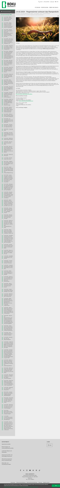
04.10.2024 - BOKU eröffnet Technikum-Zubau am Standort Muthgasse (8, 115)
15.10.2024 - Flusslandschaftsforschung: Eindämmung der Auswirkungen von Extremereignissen (8, 94)
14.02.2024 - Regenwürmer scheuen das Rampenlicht (8, 388)
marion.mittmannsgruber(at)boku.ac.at (26, 100)
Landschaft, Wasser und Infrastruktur (7, 451)
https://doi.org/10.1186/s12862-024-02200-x (24, 94)
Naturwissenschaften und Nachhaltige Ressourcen (7, 455)
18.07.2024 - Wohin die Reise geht (8, 155)
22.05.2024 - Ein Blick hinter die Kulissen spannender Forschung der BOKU (8, 246)
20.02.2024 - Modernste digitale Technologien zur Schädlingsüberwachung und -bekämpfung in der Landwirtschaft (8, 383)
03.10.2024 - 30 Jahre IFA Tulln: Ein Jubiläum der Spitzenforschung (8, 125)
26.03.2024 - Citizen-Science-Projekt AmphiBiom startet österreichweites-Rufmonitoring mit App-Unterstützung (8, 328)
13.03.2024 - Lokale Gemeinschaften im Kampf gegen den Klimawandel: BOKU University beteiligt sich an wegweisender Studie (8, 344)
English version (46, 482)
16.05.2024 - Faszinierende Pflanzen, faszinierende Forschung (8, 261)
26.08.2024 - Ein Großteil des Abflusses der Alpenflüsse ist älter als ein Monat (8, 134)
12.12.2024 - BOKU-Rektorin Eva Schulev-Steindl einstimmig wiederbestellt (8, 19)
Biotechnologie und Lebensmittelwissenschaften (8, 447)
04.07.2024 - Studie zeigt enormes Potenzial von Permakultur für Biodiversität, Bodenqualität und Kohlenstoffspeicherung (8, 170)
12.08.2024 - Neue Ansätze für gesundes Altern (8, 143)
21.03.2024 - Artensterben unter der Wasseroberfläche (8, 338)
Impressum (13, 482)
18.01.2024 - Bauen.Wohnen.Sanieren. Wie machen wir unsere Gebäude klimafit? (8, 412)
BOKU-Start (18, 13)
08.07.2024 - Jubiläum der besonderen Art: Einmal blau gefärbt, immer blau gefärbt (8, 163)
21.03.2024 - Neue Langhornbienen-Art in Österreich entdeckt (8, 333)
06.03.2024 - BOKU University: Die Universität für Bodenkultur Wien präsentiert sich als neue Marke (8, 370)
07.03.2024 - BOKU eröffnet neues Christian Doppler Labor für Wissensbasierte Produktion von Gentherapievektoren (8, 363)
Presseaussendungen (7, 11)
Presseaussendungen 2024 (6, 14)
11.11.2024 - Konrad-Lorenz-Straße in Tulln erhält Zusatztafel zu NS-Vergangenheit (8, 47)
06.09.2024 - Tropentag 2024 (8, 130)
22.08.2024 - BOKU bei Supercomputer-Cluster (8, 139)
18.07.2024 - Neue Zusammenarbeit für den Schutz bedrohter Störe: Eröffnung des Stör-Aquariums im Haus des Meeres (8, 149)
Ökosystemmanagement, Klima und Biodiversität (7, 459)
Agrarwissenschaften (6, 444)
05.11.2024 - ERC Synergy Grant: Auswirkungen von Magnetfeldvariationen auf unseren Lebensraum (8, 62)
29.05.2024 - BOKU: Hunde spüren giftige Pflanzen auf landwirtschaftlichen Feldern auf (8, 231)
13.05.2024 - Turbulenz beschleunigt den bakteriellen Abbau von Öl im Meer (8, 267)
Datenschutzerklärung (20, 482)
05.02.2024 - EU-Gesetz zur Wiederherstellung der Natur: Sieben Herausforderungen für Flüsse (8, 400)
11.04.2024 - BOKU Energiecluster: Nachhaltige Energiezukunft (8, 295)
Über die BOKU (36, 13)
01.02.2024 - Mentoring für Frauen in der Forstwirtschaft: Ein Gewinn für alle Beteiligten (8, 406)
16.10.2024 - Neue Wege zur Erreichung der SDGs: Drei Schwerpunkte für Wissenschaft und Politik (8, 82)
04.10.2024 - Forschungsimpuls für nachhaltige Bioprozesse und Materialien (8, 120)
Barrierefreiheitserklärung (32, 482)
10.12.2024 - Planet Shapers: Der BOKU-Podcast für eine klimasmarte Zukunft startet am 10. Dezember (8, 25)
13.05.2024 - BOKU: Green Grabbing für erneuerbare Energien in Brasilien (8, 273)
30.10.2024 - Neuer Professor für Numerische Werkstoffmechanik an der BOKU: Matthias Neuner (8, 69)
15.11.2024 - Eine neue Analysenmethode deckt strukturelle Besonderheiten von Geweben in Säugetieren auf (8, 41)
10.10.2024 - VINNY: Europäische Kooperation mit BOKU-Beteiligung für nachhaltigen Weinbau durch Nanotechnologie (8, 102)
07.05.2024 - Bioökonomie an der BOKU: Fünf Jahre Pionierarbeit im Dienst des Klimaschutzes (8, 279)
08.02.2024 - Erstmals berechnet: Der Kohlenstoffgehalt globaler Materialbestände (8, 394)
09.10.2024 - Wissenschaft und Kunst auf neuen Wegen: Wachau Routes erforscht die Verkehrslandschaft (8, 109)
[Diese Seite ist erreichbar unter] (58, 16)
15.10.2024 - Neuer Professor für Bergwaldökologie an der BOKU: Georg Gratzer (8, 88)
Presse (41, 13)
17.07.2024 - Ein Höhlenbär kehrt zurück (8, 158)
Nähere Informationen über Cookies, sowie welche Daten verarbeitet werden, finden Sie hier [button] (21, 486)
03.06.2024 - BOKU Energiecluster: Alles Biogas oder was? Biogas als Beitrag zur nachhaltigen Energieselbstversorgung (8, 224)
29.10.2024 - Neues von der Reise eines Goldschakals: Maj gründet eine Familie (8, 76)
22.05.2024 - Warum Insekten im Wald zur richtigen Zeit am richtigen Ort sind (8, 252)
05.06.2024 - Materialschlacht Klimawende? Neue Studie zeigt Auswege (8, 216)
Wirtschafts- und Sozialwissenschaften (6, 464)
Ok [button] (55, 485)
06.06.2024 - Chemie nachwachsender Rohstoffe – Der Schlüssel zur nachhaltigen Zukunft (8, 210)
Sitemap (40, 482)
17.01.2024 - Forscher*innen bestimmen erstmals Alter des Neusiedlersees (8, 418)
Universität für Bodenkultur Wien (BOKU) (26, 13)
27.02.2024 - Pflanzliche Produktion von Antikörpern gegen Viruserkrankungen (8, 376)
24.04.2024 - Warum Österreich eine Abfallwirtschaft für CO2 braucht (8, 285)
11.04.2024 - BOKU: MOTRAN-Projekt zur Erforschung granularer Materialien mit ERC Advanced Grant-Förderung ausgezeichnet (8, 302)
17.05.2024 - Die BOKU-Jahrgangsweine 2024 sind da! (8, 257)
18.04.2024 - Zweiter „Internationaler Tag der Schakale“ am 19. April (8, 290)
